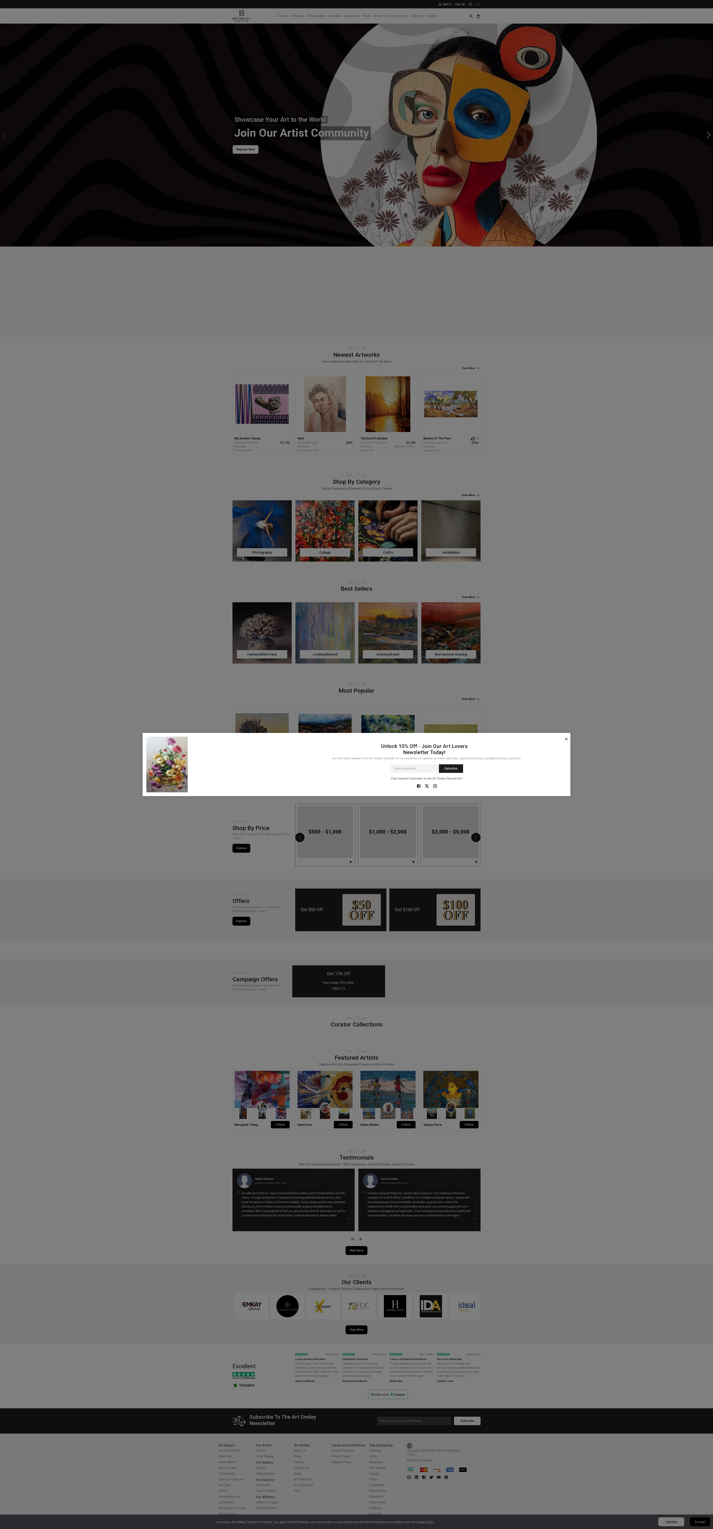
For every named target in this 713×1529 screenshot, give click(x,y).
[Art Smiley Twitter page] (427, 786)
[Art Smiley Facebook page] (418, 786)
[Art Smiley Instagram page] (435, 786)
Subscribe (451, 768)
